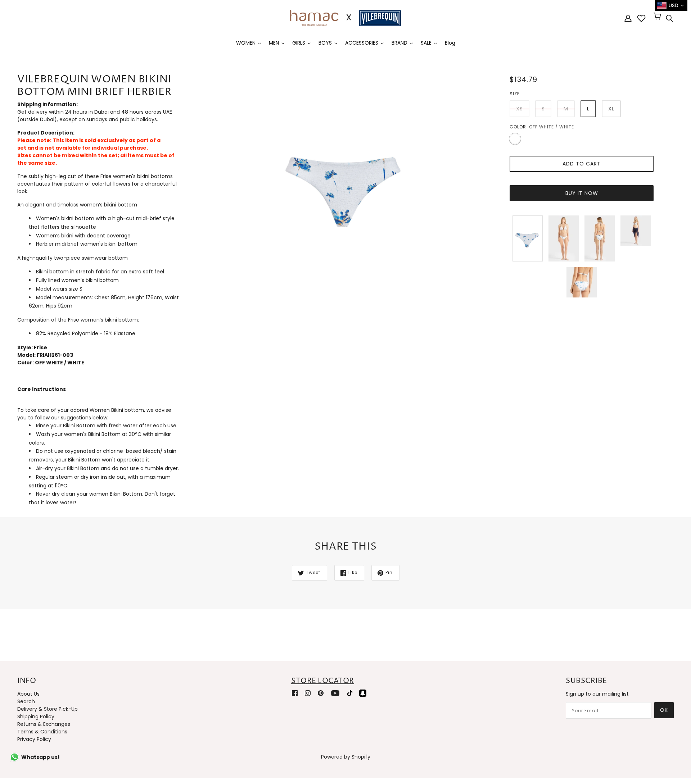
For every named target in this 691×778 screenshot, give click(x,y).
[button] (99, 393)
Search (26, 701)
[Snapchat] (362, 692)
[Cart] (658, 17)
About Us (28, 693)
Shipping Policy (35, 716)
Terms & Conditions (42, 731)
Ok (664, 710)
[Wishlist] (641, 18)
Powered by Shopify (345, 756)
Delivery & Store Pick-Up (47, 709)
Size (515, 94)
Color (518, 127)
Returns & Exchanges (43, 724)
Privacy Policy (34, 739)
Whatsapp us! (40, 757)
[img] (669, 18)
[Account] (628, 18)
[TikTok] (349, 692)
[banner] (345, 17)
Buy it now (581, 193)
